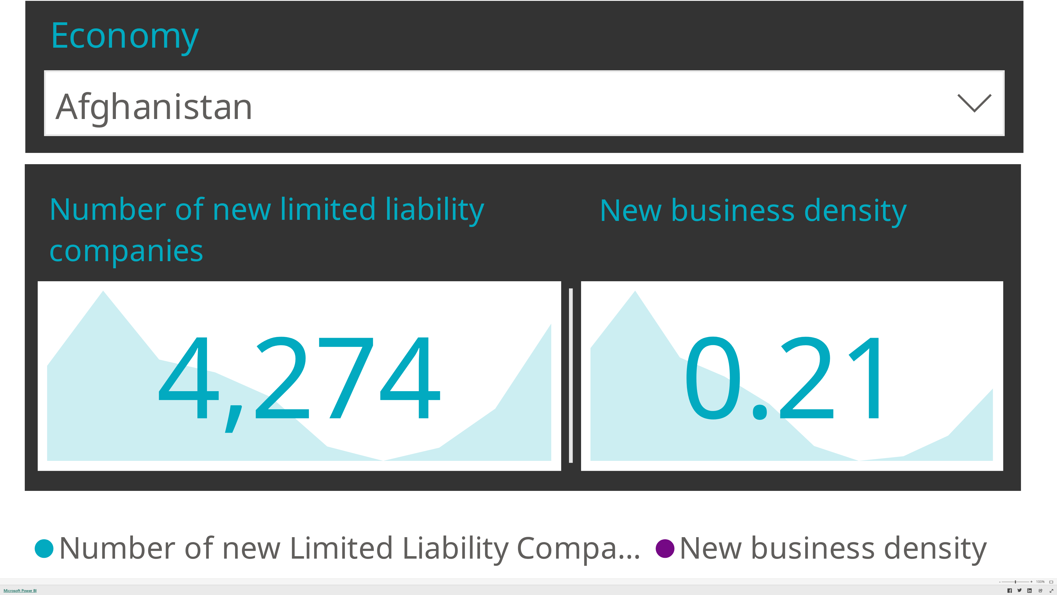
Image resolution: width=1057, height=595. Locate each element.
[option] (342, 547)
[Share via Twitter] (1019, 591)
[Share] (1040, 591)
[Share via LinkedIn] (1029, 591)
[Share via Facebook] (1009, 591)
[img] (571, 375)
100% (1040, 582)
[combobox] (524, 103)
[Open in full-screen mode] (1051, 591)
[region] (523, 547)
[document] (268, 229)
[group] (524, 76)
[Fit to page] (1050, 582)
